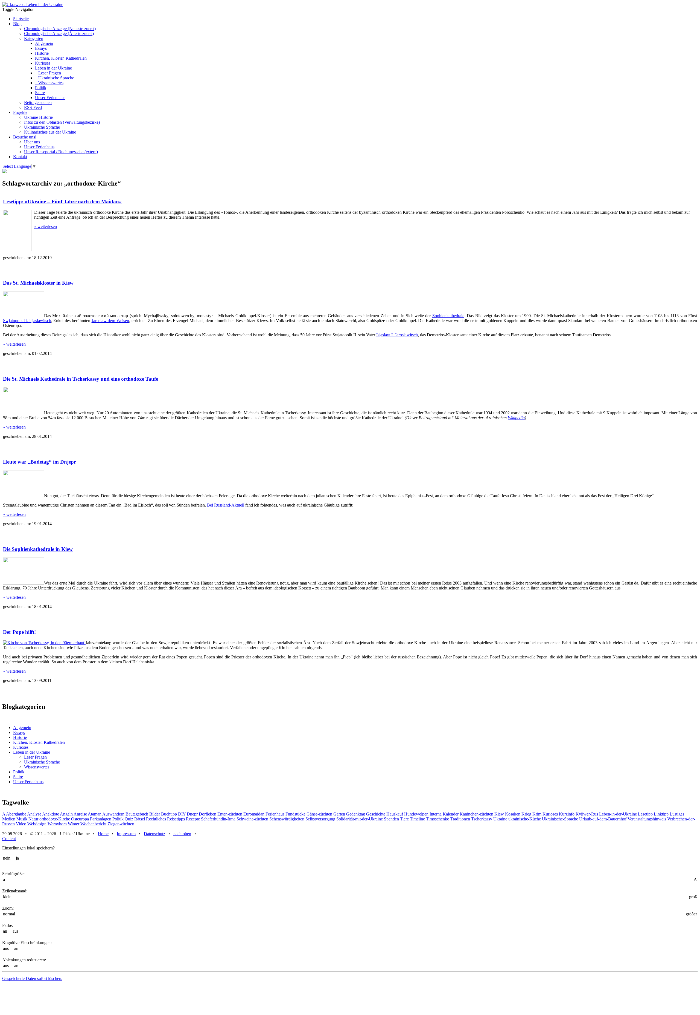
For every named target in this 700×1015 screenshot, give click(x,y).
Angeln (66, 814)
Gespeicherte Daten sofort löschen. (32, 978)
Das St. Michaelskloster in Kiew (38, 283)
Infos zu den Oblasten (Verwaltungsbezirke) (62, 122)
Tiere (404, 819)
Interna (436, 814)
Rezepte (193, 819)
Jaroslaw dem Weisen (110, 320)
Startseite (21, 18)
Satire (40, 92)
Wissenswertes (49, 82)
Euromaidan (253, 814)
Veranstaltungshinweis (647, 819)
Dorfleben (207, 814)
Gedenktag (355, 814)
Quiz (129, 819)
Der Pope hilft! (19, 632)
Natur (33, 819)
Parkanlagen (100, 819)
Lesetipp (645, 814)
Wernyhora (57, 824)
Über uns (32, 142)
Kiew (499, 814)
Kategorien (33, 38)
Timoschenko (437, 819)
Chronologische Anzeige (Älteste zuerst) (59, 33)
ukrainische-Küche (524, 819)
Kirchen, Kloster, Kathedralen (61, 58)
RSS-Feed (33, 107)
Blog (17, 23)
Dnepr (192, 814)
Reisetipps (176, 819)
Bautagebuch (137, 814)
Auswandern (113, 814)
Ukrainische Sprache (54, 78)
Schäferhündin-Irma (218, 819)
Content (9, 838)
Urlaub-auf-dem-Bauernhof (602, 819)
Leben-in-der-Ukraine (618, 814)
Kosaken (512, 814)
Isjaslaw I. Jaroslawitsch (397, 334)
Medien (8, 819)
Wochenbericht (93, 824)
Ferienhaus (275, 814)
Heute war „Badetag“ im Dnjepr (39, 462)
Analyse (34, 814)
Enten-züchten (229, 814)
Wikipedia (516, 417)
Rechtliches (156, 819)
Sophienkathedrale (448, 315)
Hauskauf (394, 814)
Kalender (451, 814)
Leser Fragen (48, 73)
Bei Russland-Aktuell (225, 505)
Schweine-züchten (252, 819)
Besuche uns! (24, 137)
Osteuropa (80, 819)
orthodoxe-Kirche (54, 819)
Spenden (391, 819)
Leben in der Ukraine (53, 68)
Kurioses (42, 63)
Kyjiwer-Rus (587, 814)
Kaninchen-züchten (476, 814)
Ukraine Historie (38, 117)
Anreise (80, 814)
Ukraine (500, 819)
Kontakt (20, 156)
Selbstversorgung (320, 819)
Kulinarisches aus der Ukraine (50, 132)
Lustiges (677, 814)
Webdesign (36, 824)
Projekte (20, 112)
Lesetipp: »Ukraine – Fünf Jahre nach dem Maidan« (62, 201)
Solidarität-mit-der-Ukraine (359, 819)
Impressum (126, 833)
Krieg (526, 814)
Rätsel (139, 819)
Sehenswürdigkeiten (286, 819)
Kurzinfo (566, 814)
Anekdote (50, 814)
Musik (21, 819)
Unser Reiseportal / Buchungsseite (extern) (61, 151)
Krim (536, 814)
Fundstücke (295, 814)
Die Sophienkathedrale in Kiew (38, 549)
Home (103, 833)
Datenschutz (154, 833)
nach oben (182, 833)
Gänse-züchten (319, 814)
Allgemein (44, 43)
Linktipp (661, 814)
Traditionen (460, 819)
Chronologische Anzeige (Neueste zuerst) (60, 28)
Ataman (94, 814)
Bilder (154, 814)
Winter (73, 824)
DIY (182, 814)
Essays (41, 48)
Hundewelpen (416, 814)
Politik (40, 87)
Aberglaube (16, 814)
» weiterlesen (45, 226)
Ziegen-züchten (120, 824)
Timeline (417, 819)
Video (21, 824)
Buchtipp (169, 814)
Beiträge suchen (38, 102)
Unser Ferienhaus (50, 97)
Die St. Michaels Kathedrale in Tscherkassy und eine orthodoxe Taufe (80, 379)
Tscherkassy (481, 819)
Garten (339, 814)
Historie (42, 53)
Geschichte (375, 814)
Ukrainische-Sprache (560, 819)
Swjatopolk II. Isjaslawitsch (27, 320)
